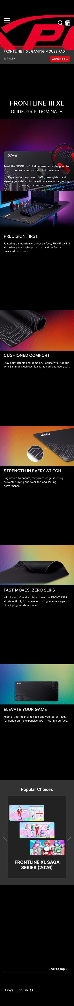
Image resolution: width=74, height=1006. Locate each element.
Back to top (57, 969)
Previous (6, 836)
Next (67, 836)
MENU (8, 58)
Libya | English (17, 990)
